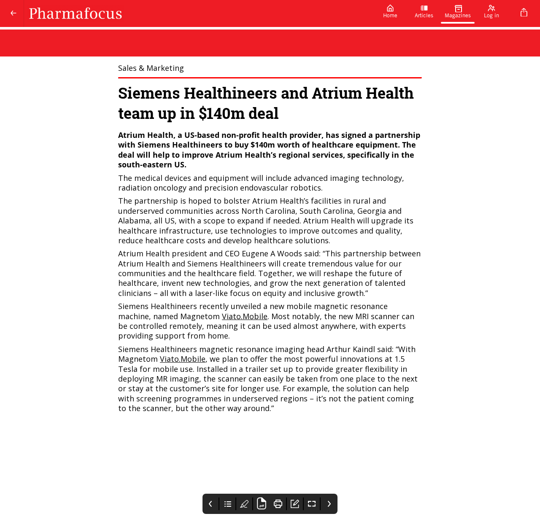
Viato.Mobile (244, 316)
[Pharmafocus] (198, 13)
